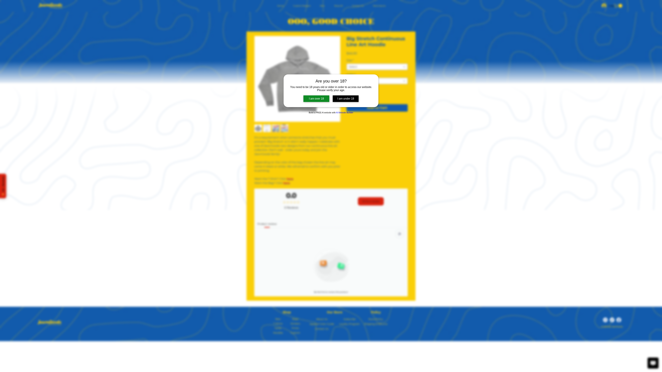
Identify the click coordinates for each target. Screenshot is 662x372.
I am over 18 (316, 98)
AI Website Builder (344, 112)
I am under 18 (345, 98)
